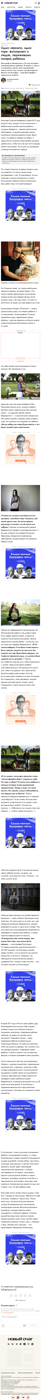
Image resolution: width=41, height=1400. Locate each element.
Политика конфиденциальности (25, 1372)
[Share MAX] (18, 1397)
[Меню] (2, 3)
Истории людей (9, 43)
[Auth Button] (39, 3)
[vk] (13, 1344)
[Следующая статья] (20, 1331)
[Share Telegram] (23, 1397)
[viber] (28, 1344)
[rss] (9, 1344)
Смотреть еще (20, 358)
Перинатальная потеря (31, 88)
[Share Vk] (13, 1397)
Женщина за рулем (9, 88)
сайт (36, 1023)
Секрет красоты (20, 88)
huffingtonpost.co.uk (8, 1289)
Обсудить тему (35, 85)
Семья (2, 43)
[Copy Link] (28, 1397)
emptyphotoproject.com (23, 1286)
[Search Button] (36, 3)
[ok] (24, 1344)
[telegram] (17, 1344)
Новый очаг (11, 3)
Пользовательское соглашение (8, 1372)
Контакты (37, 1372)
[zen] (20, 1344)
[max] (32, 1344)
